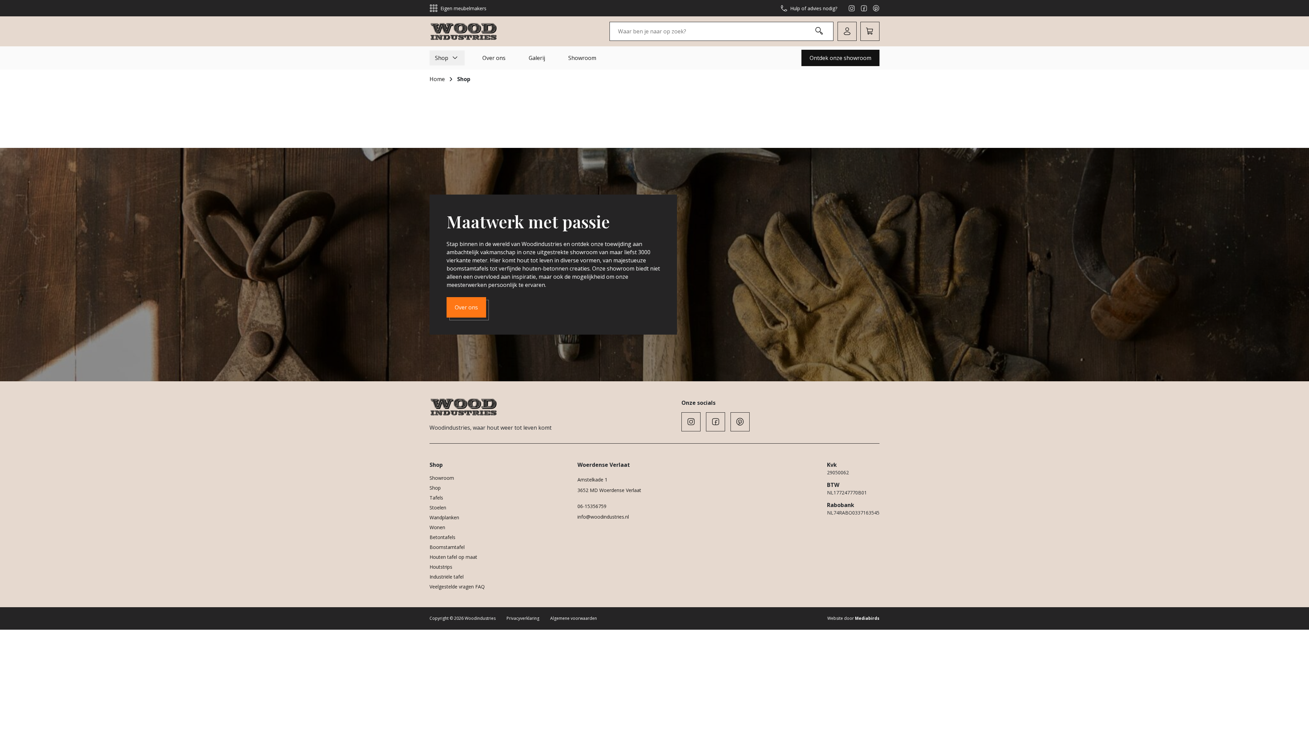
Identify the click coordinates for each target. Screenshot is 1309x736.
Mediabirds (867, 618)
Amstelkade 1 (592, 479)
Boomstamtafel (447, 547)
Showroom (582, 58)
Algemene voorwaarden (573, 618)
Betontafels (442, 537)
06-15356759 (591, 506)
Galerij (537, 58)
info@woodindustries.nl (603, 516)
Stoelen (438, 507)
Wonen (437, 527)
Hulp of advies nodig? (813, 8)
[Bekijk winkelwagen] (869, 31)
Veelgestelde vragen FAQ (457, 586)
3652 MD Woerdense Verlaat (609, 490)
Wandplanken (444, 517)
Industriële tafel (447, 576)
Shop (441, 58)
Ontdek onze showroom (840, 58)
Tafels (436, 497)
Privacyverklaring (523, 618)
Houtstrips (441, 567)
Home (437, 79)
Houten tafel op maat (453, 557)
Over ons (494, 58)
